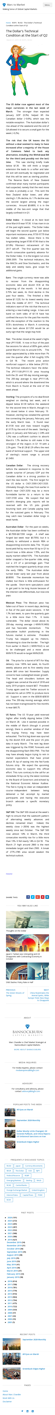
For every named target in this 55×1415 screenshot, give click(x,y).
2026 (10, 1217)
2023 (10, 1227)
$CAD (9, 1185)
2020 (10, 1236)
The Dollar (20, 1171)
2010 (10, 1306)
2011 (10, 1303)
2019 (10, 1239)
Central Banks (21, 1185)
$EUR (9, 1171)
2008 (10, 1313)
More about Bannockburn (27, 1049)
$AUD (39, 1180)
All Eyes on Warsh (25, 1109)
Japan (18, 1166)
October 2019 (13, 1248)
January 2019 (13, 1277)
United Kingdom (38, 1190)
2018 (10, 1281)
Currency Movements (34, 1166)
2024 (10, 1224)
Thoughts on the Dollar (16, 930)
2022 (10, 1230)
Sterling (29, 1180)
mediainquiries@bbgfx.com (27, 1070)
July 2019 (11, 1258)
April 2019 (12, 1267)
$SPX (14, 23)
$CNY (9, 1200)
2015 (10, 1290)
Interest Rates (12, 1195)
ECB (30, 1171)
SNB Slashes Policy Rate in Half (19, 982)
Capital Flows (28, 1195)
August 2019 (13, 1255)
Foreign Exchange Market (17, 1190)
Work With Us (8, 1398)
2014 (10, 1294)
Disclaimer (7, 1401)
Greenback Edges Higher (28, 1142)
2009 (10, 1309)
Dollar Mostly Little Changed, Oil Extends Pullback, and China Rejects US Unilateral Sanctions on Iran (33, 1134)
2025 (10, 1220)
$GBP (27, 1175)
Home (8, 23)
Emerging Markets (14, 1180)
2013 (10, 1297)
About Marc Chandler (12, 1394)
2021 (10, 1233)
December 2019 (14, 1242)
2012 (10, 1300)
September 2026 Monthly (28, 1120)
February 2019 (14, 1274)
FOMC (40, 1195)
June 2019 (11, 1261)
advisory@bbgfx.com (31, 1091)
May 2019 (11, 1264)
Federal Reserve (13, 1175)
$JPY (38, 1171)
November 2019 (14, 1245)
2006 (10, 1319)
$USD (20, 23)
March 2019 (12, 1270)
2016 (10, 1287)
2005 (10, 1322)
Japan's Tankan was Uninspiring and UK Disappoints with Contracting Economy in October (24, 956)
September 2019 (15, 1252)
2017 (10, 1284)
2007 (10, 1316)
